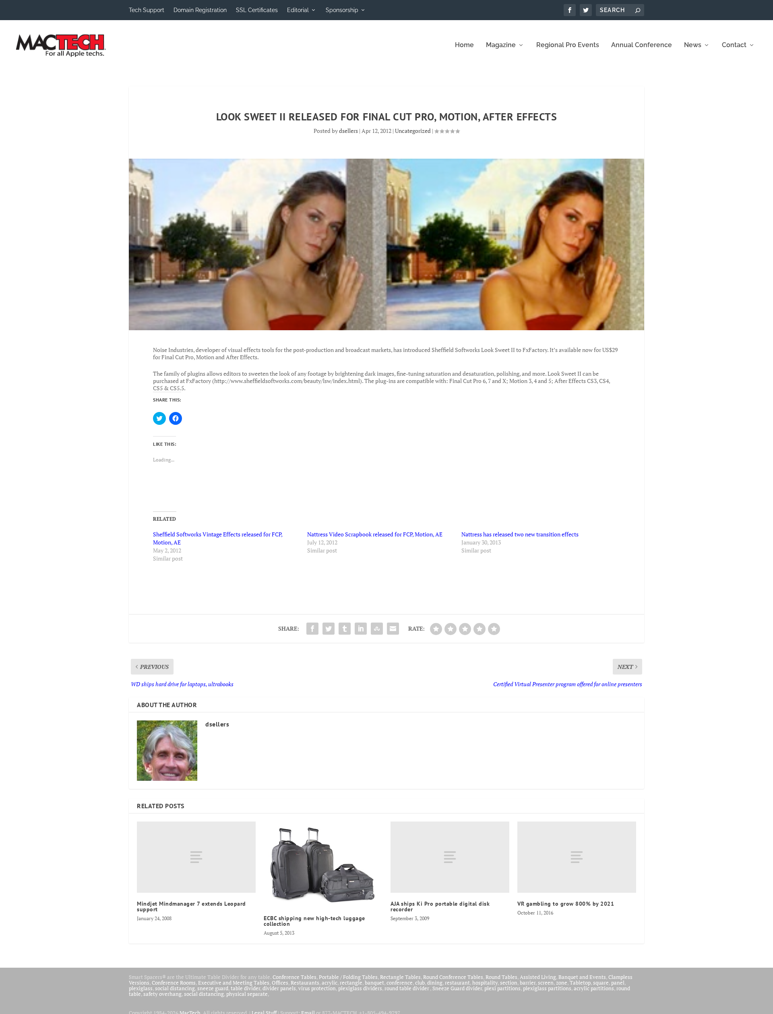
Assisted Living (538, 977)
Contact (734, 45)
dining (434, 982)
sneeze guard (212, 988)
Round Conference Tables (453, 977)
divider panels (279, 988)
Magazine (501, 45)
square (601, 982)
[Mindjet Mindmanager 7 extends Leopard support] (196, 857)
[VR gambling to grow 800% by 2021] (576, 857)
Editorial (298, 10)
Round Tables (501, 977)
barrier (527, 982)
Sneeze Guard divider (457, 988)
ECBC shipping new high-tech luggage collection (314, 921)
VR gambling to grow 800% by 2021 (565, 903)
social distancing (175, 988)
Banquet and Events (582, 977)
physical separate (247, 993)
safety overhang (162, 993)
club (420, 982)
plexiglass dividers (360, 988)
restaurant (457, 982)
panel (617, 982)
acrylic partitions (594, 988)
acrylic (329, 982)
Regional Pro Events (567, 45)
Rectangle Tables (400, 977)
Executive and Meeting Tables (233, 982)
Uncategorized (413, 131)
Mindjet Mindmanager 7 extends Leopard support (191, 906)
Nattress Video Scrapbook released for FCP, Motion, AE (374, 534)
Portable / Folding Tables (348, 977)
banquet (374, 982)
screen (546, 982)
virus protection (317, 988)
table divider (245, 988)
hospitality (485, 982)
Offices (280, 982)
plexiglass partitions (547, 988)
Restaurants (305, 982)
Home (464, 45)
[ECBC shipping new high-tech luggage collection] (323, 864)
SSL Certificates (257, 10)
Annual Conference (641, 45)
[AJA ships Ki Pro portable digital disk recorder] (450, 857)
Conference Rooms (174, 982)
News (692, 45)
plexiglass (141, 988)
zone (561, 982)
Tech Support (146, 10)
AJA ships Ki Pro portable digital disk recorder (440, 906)
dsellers (348, 131)
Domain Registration (200, 10)
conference (399, 982)
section (508, 982)
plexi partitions (502, 988)
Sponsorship (342, 10)
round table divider (407, 988)
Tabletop (580, 982)
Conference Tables (294, 977)
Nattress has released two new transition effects (520, 534)
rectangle (351, 982)
